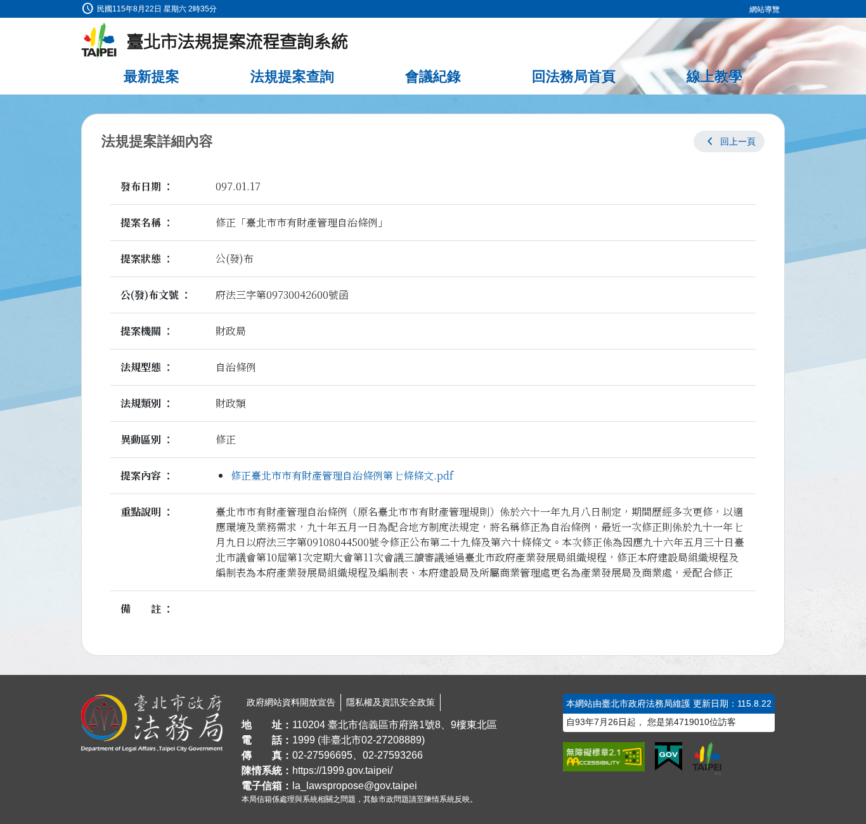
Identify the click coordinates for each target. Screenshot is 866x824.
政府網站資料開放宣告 (291, 702)
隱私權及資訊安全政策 (390, 702)
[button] (729, 141)
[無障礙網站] (604, 756)
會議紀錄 (433, 76)
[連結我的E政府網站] (668, 756)
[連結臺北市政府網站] (706, 758)
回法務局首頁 (574, 76)
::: (4, 7)
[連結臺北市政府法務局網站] (152, 723)
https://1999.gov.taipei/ (342, 770)
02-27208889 (391, 740)
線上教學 (714, 76)
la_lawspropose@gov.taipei (354, 785)
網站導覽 (764, 9)
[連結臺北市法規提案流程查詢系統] (215, 41)
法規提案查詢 (292, 76)
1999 (303, 740)
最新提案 (151, 76)
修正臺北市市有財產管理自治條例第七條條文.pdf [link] (342, 475)
